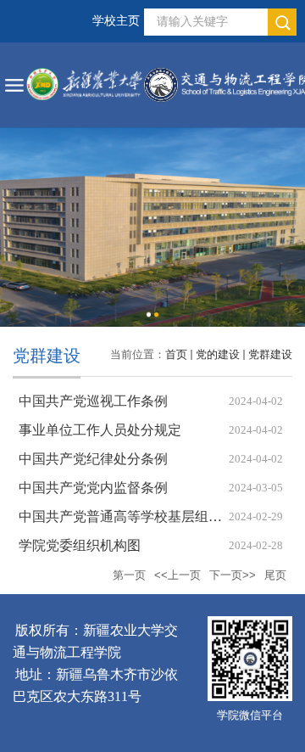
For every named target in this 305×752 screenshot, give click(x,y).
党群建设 (270, 354)
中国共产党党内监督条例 (93, 487)
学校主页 (116, 20)
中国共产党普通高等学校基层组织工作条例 (147, 516)
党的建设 (218, 354)
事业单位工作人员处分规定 (100, 430)
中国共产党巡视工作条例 (93, 401)
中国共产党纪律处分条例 (93, 459)
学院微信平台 (250, 715)
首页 (176, 354)
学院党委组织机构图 (80, 545)
